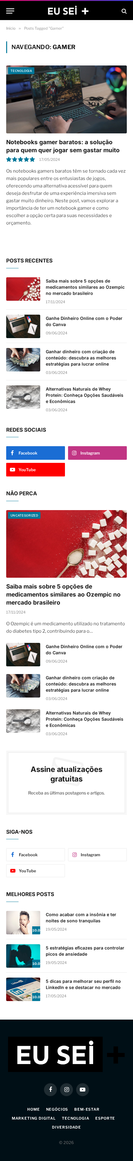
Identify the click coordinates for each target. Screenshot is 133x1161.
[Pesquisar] (123, 11)
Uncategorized (24, 515)
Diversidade (66, 1127)
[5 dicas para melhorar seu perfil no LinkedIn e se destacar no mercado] (23, 989)
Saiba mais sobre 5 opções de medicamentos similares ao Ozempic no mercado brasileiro (85, 287)
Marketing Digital (34, 1118)
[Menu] (10, 11)
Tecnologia (21, 71)
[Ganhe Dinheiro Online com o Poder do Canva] (23, 326)
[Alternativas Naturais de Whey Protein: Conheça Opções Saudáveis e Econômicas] (23, 397)
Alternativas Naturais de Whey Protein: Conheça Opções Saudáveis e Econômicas (84, 395)
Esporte (105, 1118)
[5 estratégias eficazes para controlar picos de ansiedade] (23, 956)
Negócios (57, 1109)
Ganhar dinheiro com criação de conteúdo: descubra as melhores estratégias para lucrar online (81, 358)
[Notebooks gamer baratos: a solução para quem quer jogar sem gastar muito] (66, 99)
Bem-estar (87, 1109)
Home (33, 1109)
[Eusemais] (66, 11)
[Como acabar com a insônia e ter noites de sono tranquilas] (23, 922)
